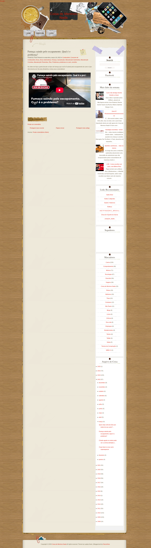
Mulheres (108, 294)
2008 (99, 521)
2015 (99, 491)
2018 (99, 478)
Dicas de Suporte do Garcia (109, 215)
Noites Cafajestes (109, 199)
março (101, 421)
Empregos (109, 326)
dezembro (102, 382)
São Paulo (108, 306)
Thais (108, 298)
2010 (99, 513)
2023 (99, 375)
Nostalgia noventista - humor (114, 129)
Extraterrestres (108, 330)
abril (100, 417)
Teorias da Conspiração (108, 346)
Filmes (108, 290)
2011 (99, 508)
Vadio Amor (109, 195)
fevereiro (102, 455)
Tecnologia (108, 274)
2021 (99, 465)
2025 (99, 366)
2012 (99, 504)
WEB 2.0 (109, 350)
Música (108, 270)
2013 (99, 500)
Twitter (109, 338)
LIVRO (52, 33)
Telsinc (109, 334)
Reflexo (109, 207)
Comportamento (108, 266)
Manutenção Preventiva (41, 62)
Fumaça (54, 60)
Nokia (109, 342)
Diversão (108, 278)
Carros (108, 262)
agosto (101, 400)
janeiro (101, 459)
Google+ (2, 1)
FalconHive (106, 544)
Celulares (108, 302)
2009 (99, 517)
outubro (101, 391)
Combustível (66, 57)
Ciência (108, 318)
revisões (74, 62)
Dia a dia (109, 322)
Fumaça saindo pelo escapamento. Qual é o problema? (49, 53)
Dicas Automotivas (45, 60)
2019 (99, 474)
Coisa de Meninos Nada (63, 15)
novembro (102, 387)
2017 (99, 482)
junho (101, 408)
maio (100, 413)
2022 (99, 379)
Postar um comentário (34, 124)
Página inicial (60, 128)
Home (29, 33)
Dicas (37, 60)
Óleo (50, 62)
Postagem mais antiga (83, 128)
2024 (99, 371)
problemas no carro (65, 62)
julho (100, 404)
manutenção (61, 60)
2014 (99, 495)
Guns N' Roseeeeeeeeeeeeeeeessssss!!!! (114, 114)
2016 (99, 487)
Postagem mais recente (37, 128)
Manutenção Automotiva (72, 60)
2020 (99, 469)
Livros (109, 314)
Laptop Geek (88, 544)
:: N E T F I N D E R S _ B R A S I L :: (109, 211)
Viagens (108, 282)
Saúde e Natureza (109, 203)
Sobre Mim (40, 33)
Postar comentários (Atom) (41, 132)
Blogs (109, 310)
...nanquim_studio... (110, 219)
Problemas (55, 62)
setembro (102, 395)
